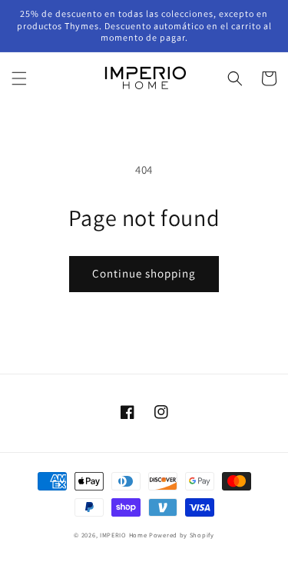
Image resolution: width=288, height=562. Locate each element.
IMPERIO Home (123, 534)
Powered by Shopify (181, 534)
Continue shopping (144, 273)
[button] (19, 78)
